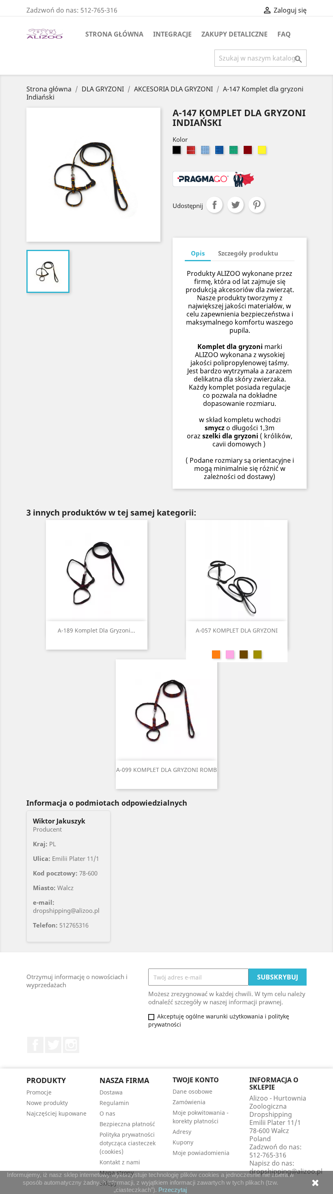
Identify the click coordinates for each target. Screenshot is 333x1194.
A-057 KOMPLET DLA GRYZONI (237, 630)
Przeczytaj (172, 1189)
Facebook (35, 1045)
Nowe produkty (47, 1103)
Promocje (39, 1092)
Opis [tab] (198, 253)
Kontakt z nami (119, 1162)
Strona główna (114, 34)
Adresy (182, 1131)
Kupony (183, 1142)
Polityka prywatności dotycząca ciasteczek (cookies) (127, 1143)
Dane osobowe (192, 1091)
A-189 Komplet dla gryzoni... (96, 630)
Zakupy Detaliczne (234, 34)
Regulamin (114, 1103)
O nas (107, 1113)
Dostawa (111, 1092)
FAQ (284, 34)
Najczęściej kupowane (56, 1113)
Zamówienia (189, 1102)
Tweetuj (235, 205)
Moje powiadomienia (201, 1153)
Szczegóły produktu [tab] (248, 253)
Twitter (53, 1045)
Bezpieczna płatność (127, 1124)
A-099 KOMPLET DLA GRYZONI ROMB (166, 770)
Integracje (172, 34)
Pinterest (257, 205)
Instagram (71, 1045)
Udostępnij (214, 205)
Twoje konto (196, 1079)
